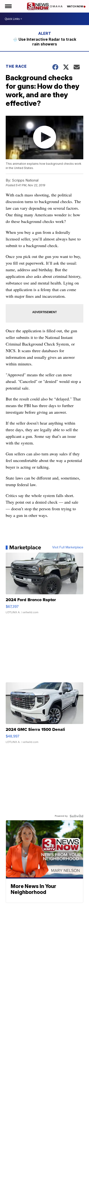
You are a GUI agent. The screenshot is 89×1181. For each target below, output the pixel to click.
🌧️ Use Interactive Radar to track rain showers (44, 41)
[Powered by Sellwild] (76, 816)
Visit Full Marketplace (67, 547)
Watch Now (75, 6)
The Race (17, 66)
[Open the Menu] (8, 6)
